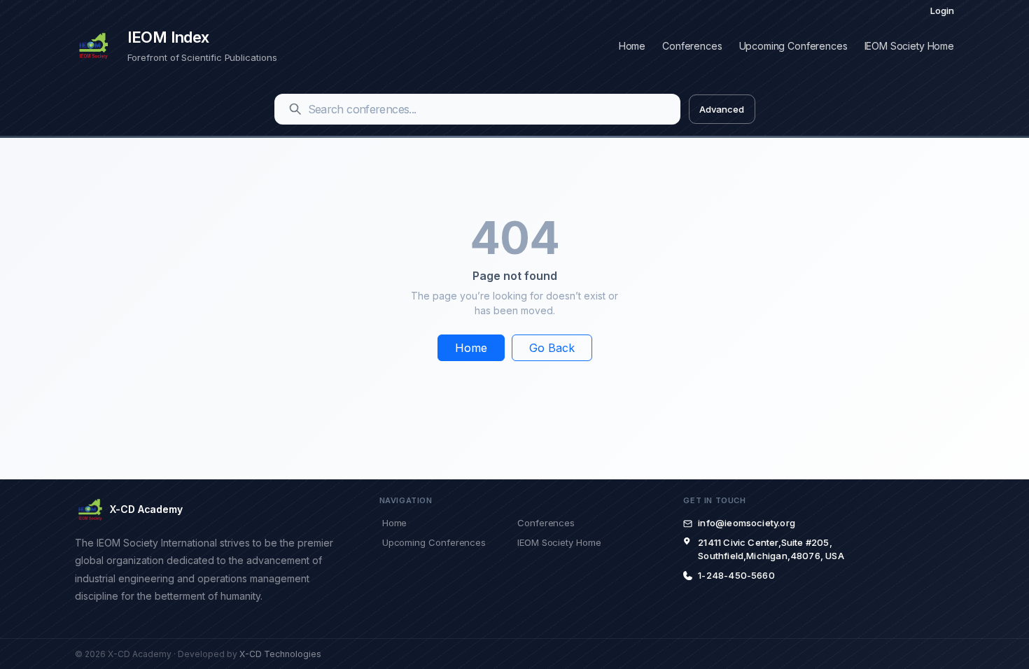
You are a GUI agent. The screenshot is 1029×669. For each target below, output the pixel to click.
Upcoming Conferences (793, 46)
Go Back (552, 348)
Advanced (721, 109)
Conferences (692, 46)
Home (632, 46)
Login (942, 10)
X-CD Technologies (280, 654)
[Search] (295, 109)
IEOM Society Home (909, 46)
